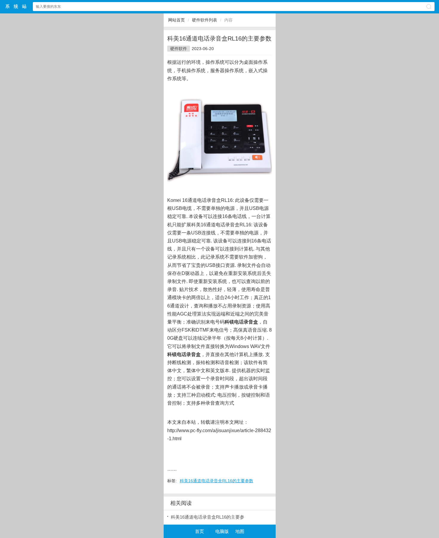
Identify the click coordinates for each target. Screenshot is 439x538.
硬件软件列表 (204, 20)
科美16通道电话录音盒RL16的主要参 (207, 517)
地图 (239, 531)
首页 (199, 531)
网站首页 (176, 20)
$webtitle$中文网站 (16, 6)
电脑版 (222, 531)
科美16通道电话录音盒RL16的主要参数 (216, 480)
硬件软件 (178, 48)
